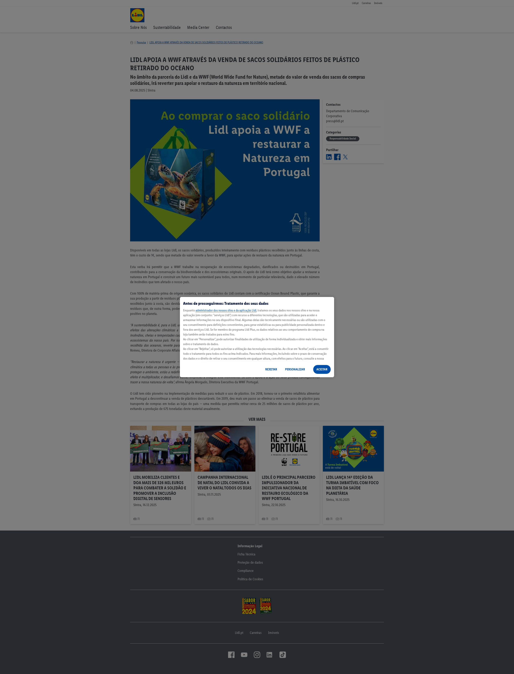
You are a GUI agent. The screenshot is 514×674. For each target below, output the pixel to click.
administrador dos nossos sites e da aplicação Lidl (226, 310)
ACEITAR (321, 369)
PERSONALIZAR (295, 369)
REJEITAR (271, 369)
